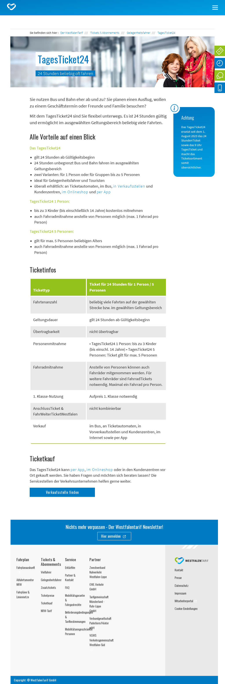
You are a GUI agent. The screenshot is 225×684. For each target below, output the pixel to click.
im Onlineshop (75, 192)
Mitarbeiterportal (184, 600)
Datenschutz (182, 585)
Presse (178, 577)
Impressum (180, 593)
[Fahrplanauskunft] (219, 63)
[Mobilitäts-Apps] (219, 87)
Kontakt (179, 570)
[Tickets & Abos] (219, 51)
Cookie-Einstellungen (186, 608)
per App (104, 192)
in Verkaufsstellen (129, 186)
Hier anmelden (111, 536)
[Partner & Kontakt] (219, 75)
